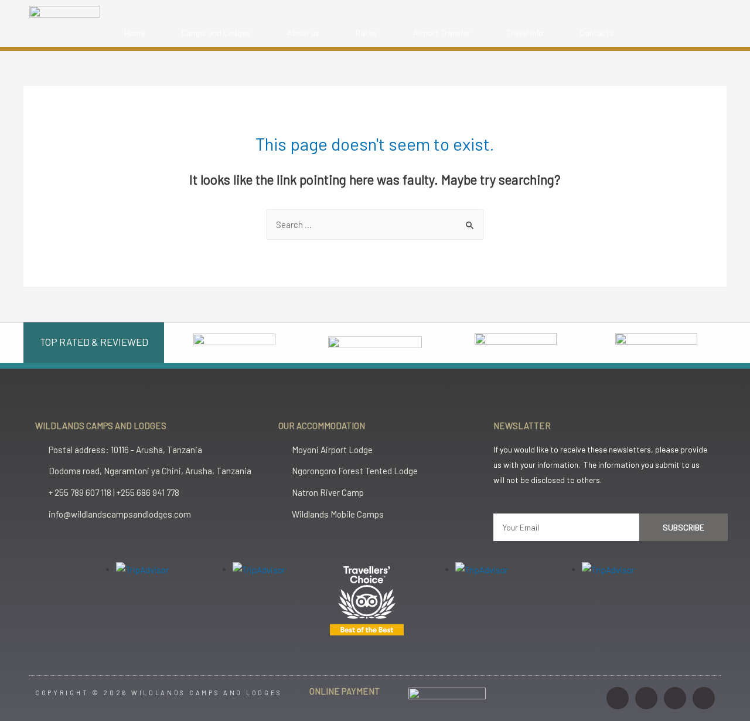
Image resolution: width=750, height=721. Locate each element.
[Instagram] (617, 698)
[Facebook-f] (646, 698)
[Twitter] (675, 698)
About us (303, 33)
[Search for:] (375, 224)
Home (134, 33)
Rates (366, 33)
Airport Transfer (441, 33)
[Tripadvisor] (704, 698)
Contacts (596, 33)
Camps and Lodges (215, 33)
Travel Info (525, 33)
